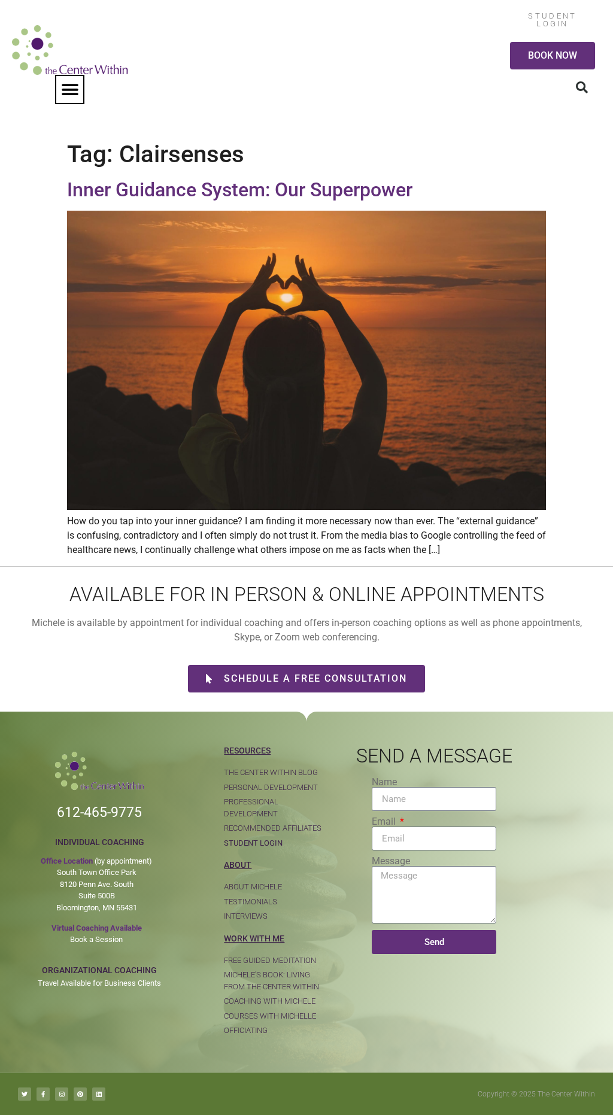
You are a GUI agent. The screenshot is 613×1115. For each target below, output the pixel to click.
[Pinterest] (80, 1094)
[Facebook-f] (43, 1094)
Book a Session (96, 939)
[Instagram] (61, 1094)
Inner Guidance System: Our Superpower (239, 189)
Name (384, 782)
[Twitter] (24, 1094)
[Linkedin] (98, 1094)
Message (391, 861)
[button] (69, 89)
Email (385, 822)
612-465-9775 (99, 812)
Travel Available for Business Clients (99, 983)
